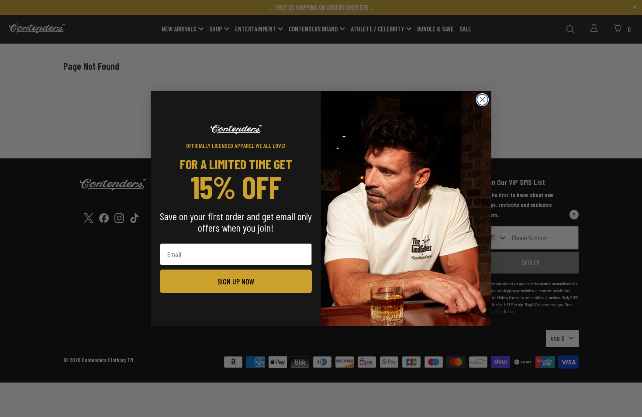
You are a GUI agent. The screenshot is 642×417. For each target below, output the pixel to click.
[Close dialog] (482, 99)
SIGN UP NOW (236, 281)
